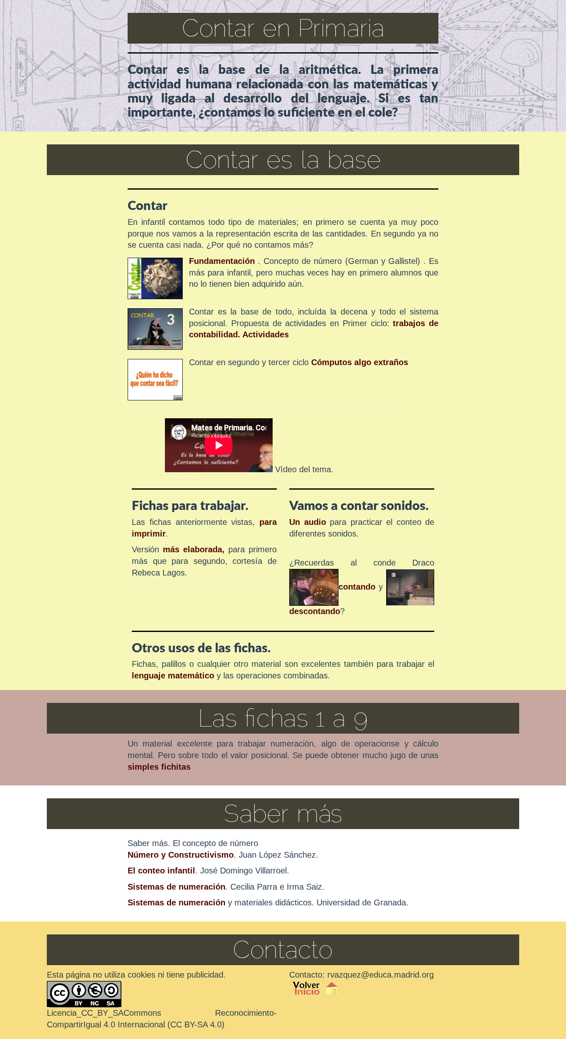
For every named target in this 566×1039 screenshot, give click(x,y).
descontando (314, 611)
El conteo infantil (161, 870)
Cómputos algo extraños (359, 362)
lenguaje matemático (174, 675)
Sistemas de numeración (176, 886)
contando (357, 586)
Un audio (307, 522)
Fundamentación (222, 261)
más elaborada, (194, 549)
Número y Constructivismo (181, 854)
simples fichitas (159, 766)
